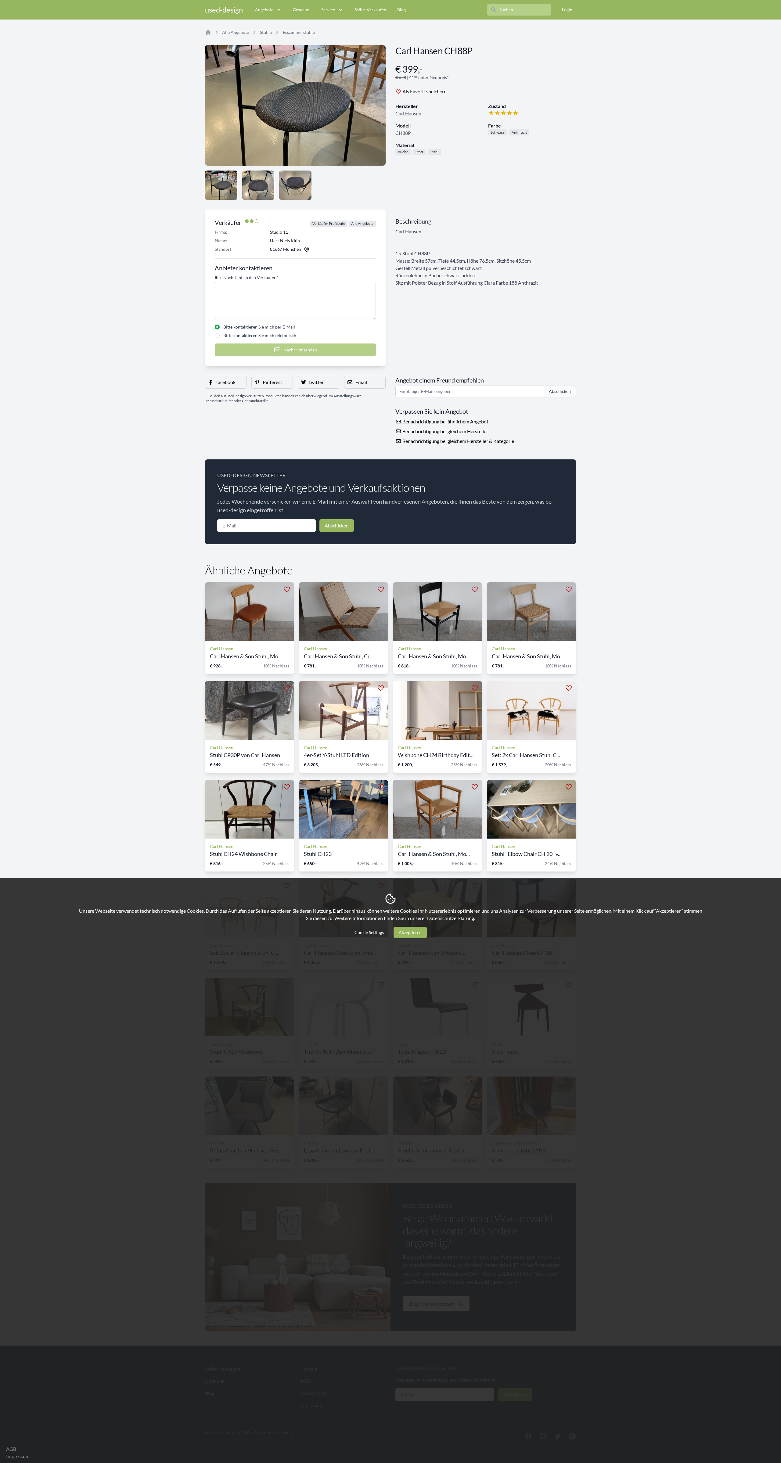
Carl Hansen (408, 113)
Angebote (264, 9)
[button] (226, 382)
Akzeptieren (410, 932)
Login (567, 9)
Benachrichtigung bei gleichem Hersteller (444, 431)
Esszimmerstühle (299, 32)
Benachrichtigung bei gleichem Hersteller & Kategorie (457, 441)
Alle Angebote (235, 32)
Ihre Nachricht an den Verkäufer (247, 277)
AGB (11, 1449)
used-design (224, 9)
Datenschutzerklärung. (451, 918)
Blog (401, 9)
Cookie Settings (369, 932)
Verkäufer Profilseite (328, 223)
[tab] (221, 185)
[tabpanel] (295, 105)
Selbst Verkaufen (370, 9)
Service (328, 9)
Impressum (18, 1456)
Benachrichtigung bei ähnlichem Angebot (444, 421)
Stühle (266, 32)
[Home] (208, 32)
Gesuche (301, 9)
